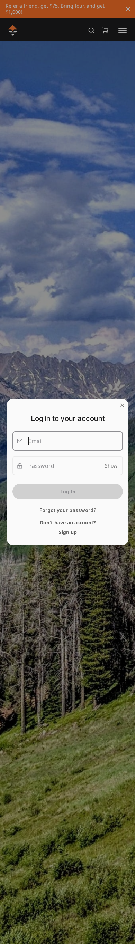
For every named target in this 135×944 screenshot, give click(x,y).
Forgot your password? (67, 510)
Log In (67, 491)
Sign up (67, 532)
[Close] (122, 405)
